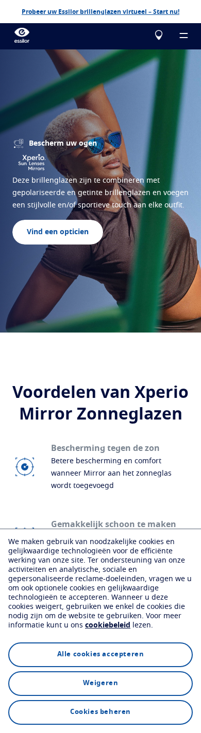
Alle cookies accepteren (100, 654)
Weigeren (101, 683)
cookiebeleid (107, 625)
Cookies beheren (100, 712)
